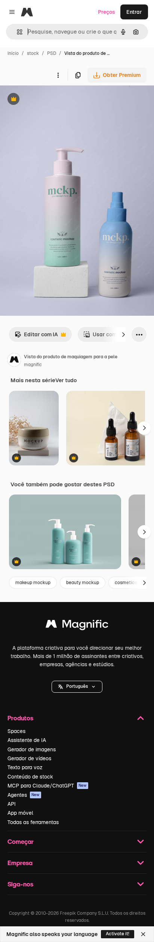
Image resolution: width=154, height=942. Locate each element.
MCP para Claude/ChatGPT (47, 785)
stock (33, 53)
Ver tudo (66, 380)
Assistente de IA (26, 740)
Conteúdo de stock (30, 776)
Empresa (20, 863)
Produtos (20, 718)
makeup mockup (32, 583)
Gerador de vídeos (29, 758)
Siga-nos (20, 884)
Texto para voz (25, 767)
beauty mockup (82, 583)
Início (13, 53)
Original (47, 99)
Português (77, 686)
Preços (106, 12)
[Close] (143, 934)
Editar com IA (36, 336)
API (11, 804)
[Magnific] (77, 625)
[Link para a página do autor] (14, 361)
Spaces (16, 731)
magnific (33, 365)
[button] (77, 687)
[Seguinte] (123, 334)
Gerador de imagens (31, 749)
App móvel (20, 813)
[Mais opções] (57, 75)
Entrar (134, 12)
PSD (51, 53)
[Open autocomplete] (16, 32)
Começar (20, 841)
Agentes (23, 795)
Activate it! (117, 934)
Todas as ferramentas (33, 822)
